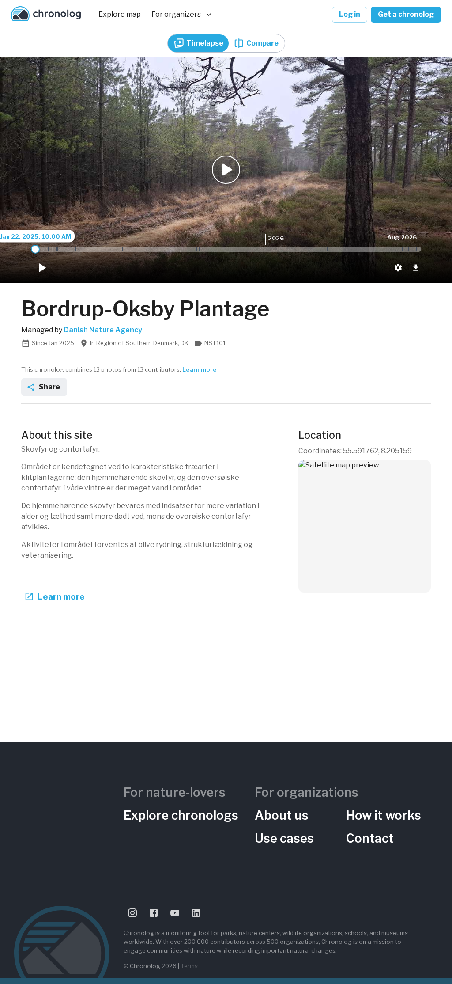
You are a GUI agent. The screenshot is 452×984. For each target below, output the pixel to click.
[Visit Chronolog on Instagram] (132, 913)
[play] (41, 268)
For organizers (176, 14)
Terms (189, 965)
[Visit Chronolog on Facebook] (153, 913)
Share (49, 387)
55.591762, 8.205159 (377, 451)
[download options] (416, 268)
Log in (349, 14)
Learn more (199, 369)
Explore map (119, 14)
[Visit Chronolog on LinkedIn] (196, 913)
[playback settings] (398, 268)
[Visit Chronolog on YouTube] (175, 913)
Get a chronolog (406, 14)
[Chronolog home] (46, 14)
